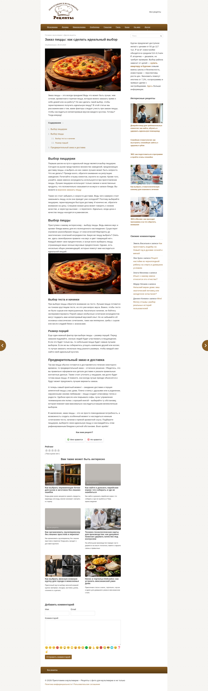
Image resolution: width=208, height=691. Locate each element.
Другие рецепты (70, 35)
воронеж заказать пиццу (69, 190)
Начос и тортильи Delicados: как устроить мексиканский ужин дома (102, 581)
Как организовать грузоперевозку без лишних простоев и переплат (62, 533)
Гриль (118, 27)
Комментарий (51, 618)
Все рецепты (155, 12)
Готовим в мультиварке (53, 35)
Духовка (65, 27)
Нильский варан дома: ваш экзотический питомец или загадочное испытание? (146, 290)
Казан (127, 27)
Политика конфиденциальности (58, 684)
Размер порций (61, 143)
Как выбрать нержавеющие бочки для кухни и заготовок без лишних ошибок (62, 490)
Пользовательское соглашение (87, 684)
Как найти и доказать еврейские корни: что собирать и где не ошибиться (101, 490)
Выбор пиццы (57, 134)
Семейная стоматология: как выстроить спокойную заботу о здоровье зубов (144, 142)
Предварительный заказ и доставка (68, 147)
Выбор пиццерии (59, 129)
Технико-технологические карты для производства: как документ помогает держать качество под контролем (102, 535)
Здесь (150, 86)
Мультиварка (52, 27)
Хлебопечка (94, 27)
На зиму (137, 27)
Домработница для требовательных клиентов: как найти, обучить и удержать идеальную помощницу (146, 128)
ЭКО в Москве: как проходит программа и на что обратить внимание (143, 222)
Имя (47, 609)
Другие (147, 27)
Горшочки (107, 27)
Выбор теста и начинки (65, 138)
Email (73, 609)
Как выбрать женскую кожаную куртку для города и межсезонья (62, 580)
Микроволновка (79, 27)
